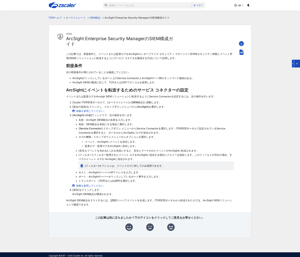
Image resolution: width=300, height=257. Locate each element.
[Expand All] (241, 43)
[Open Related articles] (296, 63)
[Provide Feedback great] (129, 227)
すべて (197, 5)
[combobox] (147, 5)
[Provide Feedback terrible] (171, 227)
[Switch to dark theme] (249, 5)
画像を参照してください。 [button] (91, 110)
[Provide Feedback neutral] (150, 227)
